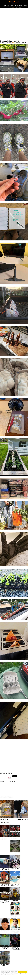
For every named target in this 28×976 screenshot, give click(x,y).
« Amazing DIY (4, 819)
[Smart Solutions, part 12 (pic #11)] (14, 435)
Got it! (22, 971)
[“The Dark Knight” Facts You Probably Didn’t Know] (15, 929)
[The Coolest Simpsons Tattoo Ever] (5, 837)
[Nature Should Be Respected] (5, 963)
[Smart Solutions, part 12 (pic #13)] (14, 498)
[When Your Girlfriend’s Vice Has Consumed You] (5, 899)
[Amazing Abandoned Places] (15, 851)
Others (11, 7)
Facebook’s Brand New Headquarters (5, 885)
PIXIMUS (14, 1)
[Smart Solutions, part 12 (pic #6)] (14, 240)
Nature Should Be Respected (5, 965)
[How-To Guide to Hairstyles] (15, 914)
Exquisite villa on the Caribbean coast (15, 885)
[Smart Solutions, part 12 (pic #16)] (14, 596)
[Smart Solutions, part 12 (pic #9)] (14, 355)
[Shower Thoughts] (15, 867)
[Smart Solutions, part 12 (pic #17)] (14, 619)
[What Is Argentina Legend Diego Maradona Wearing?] (5, 929)
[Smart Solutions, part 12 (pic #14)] (14, 529)
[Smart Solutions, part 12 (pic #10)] (14, 395)
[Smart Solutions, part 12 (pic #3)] (14, 121)
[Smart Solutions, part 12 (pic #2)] (14, 97)
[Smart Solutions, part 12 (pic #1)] (14, 71)
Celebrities (18, 5)
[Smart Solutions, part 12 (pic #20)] (14, 738)
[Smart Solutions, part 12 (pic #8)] (14, 323)
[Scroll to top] (23, 970)
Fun (25, 5)
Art (11, 5)
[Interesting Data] (15, 837)
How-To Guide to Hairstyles (15, 916)
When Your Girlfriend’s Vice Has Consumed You (4, 901)
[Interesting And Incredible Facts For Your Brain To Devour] (15, 946)
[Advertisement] (14, 24)
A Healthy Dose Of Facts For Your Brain (4, 869)
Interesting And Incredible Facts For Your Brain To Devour (15, 948)
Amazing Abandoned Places (14, 853)
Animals (6, 5)
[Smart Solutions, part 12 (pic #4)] (14, 160)
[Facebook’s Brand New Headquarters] (5, 883)
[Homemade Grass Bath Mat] (5, 946)
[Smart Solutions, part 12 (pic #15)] (14, 566)
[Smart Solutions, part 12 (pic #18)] (14, 659)
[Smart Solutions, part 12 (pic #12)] (14, 475)
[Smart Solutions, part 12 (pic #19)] (14, 699)
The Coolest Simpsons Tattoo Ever (5, 838)
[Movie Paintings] (15, 899)
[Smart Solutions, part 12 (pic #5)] (14, 200)
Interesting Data (14, 838)
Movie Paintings (15, 900)
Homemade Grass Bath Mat (5, 948)
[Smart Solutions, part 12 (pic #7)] (14, 284)
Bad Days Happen (22, 819)
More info (13, 974)
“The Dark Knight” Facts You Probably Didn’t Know (15, 931)
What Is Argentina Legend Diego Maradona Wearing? (4, 931)
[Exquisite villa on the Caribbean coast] (15, 883)
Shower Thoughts (15, 868)
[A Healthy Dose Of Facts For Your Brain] (5, 867)
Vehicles (18, 7)
